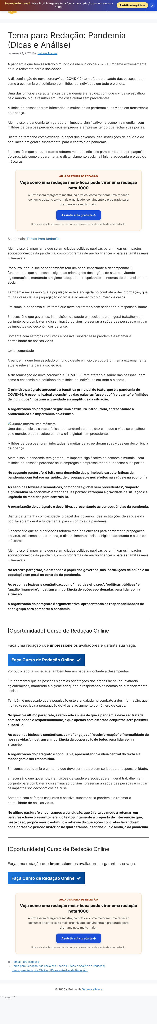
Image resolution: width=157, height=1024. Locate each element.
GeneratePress (92, 989)
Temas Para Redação (43, 239)
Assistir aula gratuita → (78, 215)
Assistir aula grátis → (132, 5)
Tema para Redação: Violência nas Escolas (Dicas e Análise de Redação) (58, 966)
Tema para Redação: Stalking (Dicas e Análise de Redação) (49, 970)
